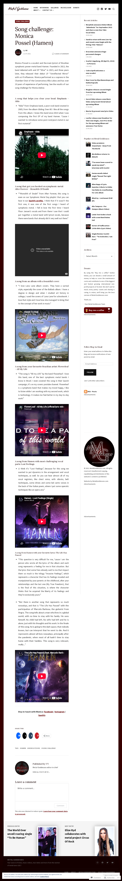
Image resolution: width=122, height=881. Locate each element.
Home (35, 8)
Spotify (41, 715)
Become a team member (106, 872)
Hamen (23, 748)
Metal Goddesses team (87, 872)
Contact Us (47, 10)
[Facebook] (101, 8)
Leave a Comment (62, 53)
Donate (76, 8)
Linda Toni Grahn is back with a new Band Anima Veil (101, 217)
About (36, 10)
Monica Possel (34, 748)
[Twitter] (105, 8)
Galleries (55, 8)
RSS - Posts (92, 391)
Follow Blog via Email (93, 347)
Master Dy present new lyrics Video (99, 111)
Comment (60, 806)
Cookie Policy (44, 876)
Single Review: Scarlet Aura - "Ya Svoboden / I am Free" (102, 237)
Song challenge (22, 21)
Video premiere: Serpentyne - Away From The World (101, 146)
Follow (90, 372)
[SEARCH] (113, 9)
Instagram (59, 711)
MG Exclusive (66, 8)
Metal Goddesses (15, 860)
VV (26, 50)
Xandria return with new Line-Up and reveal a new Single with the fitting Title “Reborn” (99, 42)
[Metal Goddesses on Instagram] (98, 8)
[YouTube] (109, 8)
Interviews (44, 8)
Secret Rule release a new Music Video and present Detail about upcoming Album (98, 101)
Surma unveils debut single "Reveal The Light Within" (101, 176)
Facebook (48, 711)
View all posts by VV (40, 772)
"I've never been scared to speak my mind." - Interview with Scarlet (102, 165)
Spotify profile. (36, 200)
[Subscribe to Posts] (85, 391)
